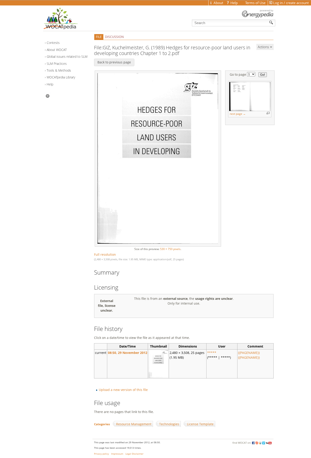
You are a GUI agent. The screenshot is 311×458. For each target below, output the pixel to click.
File (99, 37)
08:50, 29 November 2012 (127, 352)
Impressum (117, 453)
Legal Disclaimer (134, 453)
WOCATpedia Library (61, 77)
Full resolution (105, 254)
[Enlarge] (268, 113)
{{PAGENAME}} (249, 352)
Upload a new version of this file (123, 390)
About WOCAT (57, 50)
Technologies (169, 424)
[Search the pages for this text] (271, 22)
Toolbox (47, 95)
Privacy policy (101, 453)
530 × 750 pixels (170, 249)
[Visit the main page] (68, 17)
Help (50, 84)
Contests (53, 42)
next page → (238, 114)
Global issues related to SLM (67, 56)
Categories (102, 424)
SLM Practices (57, 63)
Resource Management (133, 424)
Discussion (114, 37)
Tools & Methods (59, 70)
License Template (200, 424)
